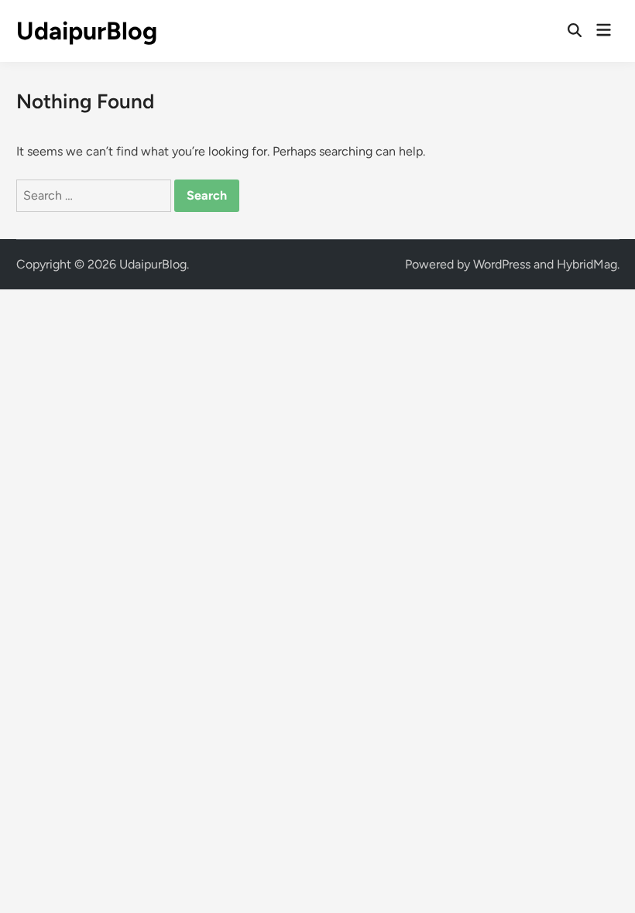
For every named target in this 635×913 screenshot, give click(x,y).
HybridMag (587, 264)
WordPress (501, 264)
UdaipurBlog (86, 31)
